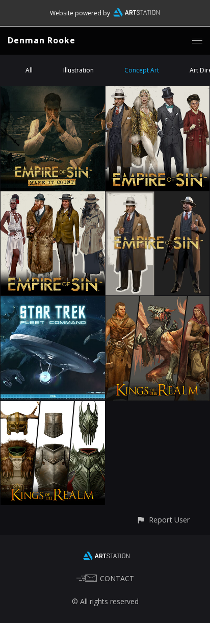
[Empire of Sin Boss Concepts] (158, 92)
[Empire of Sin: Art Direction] (158, 197)
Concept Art (141, 70)
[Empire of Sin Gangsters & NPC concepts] (53, 197)
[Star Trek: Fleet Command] (53, 302)
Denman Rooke (41, 40)
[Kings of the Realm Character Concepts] (158, 302)
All (29, 70)
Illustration (78, 70)
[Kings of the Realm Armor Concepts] (53, 407)
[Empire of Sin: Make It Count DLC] (53, 92)
